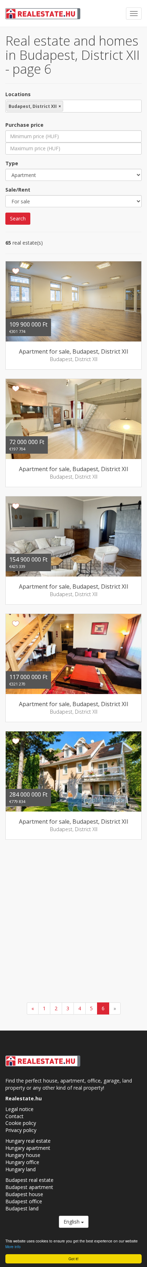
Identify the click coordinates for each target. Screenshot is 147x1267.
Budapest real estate (29, 1180)
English (72, 1221)
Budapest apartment (29, 1187)
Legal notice (19, 1109)
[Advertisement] (73, 922)
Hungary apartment (27, 1148)
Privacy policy (20, 1130)
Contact (14, 1116)
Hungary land (20, 1169)
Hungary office (22, 1162)
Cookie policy (20, 1123)
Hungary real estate (28, 1140)
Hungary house (22, 1155)
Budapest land (22, 1208)
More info (13, 1246)
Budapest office (23, 1201)
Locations (18, 94)
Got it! (73, 1258)
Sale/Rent (17, 189)
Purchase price (24, 124)
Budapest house (24, 1194)
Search (18, 218)
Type (11, 163)
